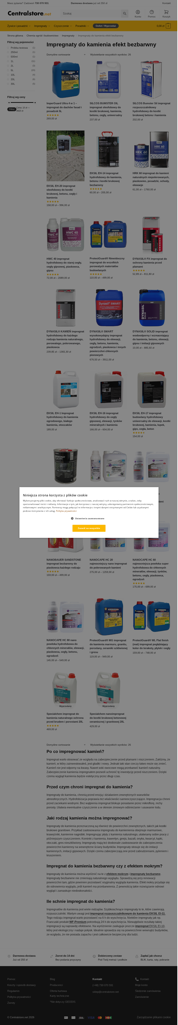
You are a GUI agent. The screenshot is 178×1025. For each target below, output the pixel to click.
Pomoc (152, 16)
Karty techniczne (59, 995)
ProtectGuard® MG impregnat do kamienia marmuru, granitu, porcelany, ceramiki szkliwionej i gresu (108, 646)
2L (12, 65)
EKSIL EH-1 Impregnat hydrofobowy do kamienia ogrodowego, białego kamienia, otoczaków (62, 419)
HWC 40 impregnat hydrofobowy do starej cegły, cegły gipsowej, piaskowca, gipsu (64, 264)
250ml (14, 52)
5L (12, 70)
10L (13, 74)
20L (13, 79)
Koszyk (166, 16)
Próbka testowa (19, 47)
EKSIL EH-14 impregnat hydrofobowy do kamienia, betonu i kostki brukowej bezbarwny (106, 179)
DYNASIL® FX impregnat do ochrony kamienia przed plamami (150, 262)
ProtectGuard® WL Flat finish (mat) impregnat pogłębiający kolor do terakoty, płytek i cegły (151, 644)
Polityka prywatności (19, 996)
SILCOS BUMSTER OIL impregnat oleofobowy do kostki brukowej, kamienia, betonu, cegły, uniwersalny (106, 109)
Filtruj (11, 109)
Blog (52, 979)
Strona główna (15, 35)
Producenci (56, 985)
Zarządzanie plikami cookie (154, 1017)
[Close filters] (36, 42)
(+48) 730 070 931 (102, 985)
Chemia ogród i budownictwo (42, 35)
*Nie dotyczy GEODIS (62, 1001)
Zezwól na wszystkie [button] (89, 528)
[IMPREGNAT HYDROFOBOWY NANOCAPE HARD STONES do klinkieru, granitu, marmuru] (109, 466)
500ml (14, 56)
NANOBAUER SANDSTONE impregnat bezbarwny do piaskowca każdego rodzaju (64, 563)
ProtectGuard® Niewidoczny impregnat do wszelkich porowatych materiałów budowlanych (107, 264)
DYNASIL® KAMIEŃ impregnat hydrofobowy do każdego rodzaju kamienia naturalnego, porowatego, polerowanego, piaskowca (65, 339)
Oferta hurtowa (58, 990)
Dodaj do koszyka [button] (65, 126)
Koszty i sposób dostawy (21, 985)
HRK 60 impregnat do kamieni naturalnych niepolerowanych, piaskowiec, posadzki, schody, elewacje (151, 179)
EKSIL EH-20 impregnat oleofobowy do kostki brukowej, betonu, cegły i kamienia (62, 191)
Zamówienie (142, 996)
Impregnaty (68, 35)
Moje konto (141, 985)
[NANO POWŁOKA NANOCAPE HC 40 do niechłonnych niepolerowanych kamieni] (152, 466)
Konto (138, 16)
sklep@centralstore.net (105, 991)
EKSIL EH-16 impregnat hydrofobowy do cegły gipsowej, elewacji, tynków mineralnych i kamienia (106, 419)
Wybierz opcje (151, 127)
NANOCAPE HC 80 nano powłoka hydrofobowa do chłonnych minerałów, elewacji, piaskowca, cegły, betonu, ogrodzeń (65, 648)
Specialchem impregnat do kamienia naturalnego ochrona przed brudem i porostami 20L (65, 717)
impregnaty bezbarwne (145, 873)
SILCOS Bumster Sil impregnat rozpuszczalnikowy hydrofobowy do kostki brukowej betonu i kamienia (151, 109)
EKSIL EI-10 (149, 926)
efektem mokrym (117, 873)
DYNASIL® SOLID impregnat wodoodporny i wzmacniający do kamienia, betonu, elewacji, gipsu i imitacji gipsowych (151, 337)
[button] (164, 26)
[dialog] (89, 512)
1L (12, 61)
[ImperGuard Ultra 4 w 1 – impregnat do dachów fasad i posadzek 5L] (65, 80)
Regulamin (13, 990)
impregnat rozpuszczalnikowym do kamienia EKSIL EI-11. (127, 913)
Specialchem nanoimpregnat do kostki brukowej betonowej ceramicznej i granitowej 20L (108, 717)
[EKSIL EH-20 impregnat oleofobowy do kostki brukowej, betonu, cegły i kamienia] (65, 156)
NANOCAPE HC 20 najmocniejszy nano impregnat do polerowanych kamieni (108, 563)
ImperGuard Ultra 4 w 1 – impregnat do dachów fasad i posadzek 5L (64, 107)
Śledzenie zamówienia (147, 990)
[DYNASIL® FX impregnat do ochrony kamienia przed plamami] (152, 235)
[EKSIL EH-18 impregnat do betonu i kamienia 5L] (65, 466)
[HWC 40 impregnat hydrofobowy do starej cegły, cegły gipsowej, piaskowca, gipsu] (65, 235)
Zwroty (11, 1002)
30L (13, 83)
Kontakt (166, 3)
